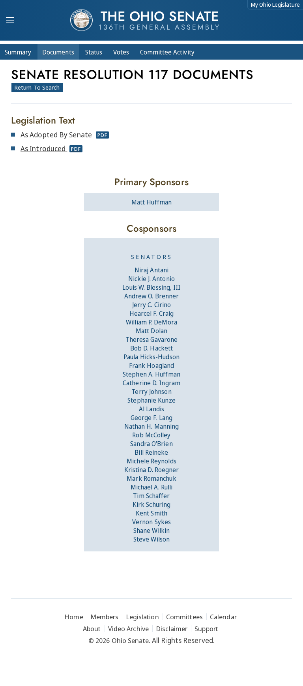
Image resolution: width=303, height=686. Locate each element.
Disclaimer (171, 628)
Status (93, 52)
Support (206, 628)
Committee (167, 52)
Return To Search (37, 87)
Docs (58, 52)
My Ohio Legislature (275, 4)
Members (104, 616)
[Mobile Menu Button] (10, 21)
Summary (18, 52)
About (92, 628)
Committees (184, 616)
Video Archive (128, 628)
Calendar (223, 616)
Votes (121, 52)
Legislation (142, 616)
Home (73, 616)
